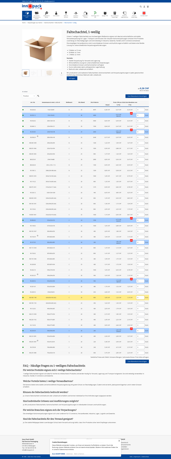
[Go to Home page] (32, 6)
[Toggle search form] (141, 7)
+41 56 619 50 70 (38, 1)
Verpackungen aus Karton (35, 23)
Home (24, 23)
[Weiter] (61, 73)
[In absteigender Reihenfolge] (38, 96)
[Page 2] (33, 73)
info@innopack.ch (49, 1)
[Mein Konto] (144, 7)
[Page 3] (41, 73)
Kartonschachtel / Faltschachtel (53, 23)
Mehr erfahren (79, 454)
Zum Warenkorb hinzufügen (137, 96)
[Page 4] (49, 73)
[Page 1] (25, 73)
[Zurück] (22, 73)
